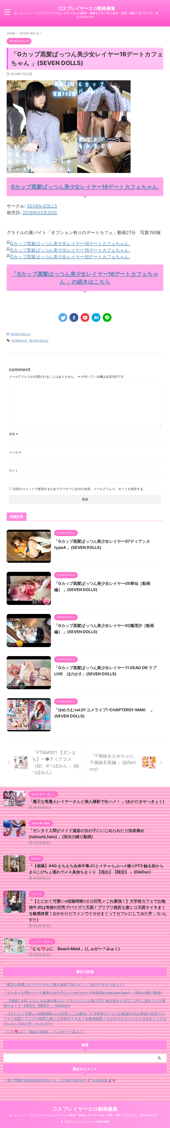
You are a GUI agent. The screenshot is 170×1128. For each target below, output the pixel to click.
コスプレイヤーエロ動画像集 (86, 8)
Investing (99, 1080)
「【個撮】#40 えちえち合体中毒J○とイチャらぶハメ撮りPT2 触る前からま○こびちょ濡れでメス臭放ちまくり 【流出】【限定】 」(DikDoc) (84, 1003)
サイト (13, 470)
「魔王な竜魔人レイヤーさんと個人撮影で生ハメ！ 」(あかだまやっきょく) (96, 801)
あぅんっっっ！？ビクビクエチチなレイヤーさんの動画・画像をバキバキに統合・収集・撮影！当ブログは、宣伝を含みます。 (85, 1115)
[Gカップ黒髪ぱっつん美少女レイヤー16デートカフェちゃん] (68, 243)
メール (15, 452)
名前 (13, 434)
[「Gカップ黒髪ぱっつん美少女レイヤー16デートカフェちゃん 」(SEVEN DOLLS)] (96, 317)
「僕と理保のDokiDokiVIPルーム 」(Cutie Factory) (45, 1080)
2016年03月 (19, 340)
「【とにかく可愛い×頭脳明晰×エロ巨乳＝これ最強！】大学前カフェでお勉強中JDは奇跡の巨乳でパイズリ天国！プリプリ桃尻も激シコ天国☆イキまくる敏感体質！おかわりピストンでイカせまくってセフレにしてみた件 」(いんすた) (84, 1019)
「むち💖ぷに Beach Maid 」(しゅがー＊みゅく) (74, 948)
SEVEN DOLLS (42, 206)
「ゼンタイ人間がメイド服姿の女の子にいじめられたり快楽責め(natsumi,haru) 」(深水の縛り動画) (82, 992)
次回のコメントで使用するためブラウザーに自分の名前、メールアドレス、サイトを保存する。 (79, 489)
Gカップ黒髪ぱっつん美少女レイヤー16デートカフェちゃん (85, 187)
